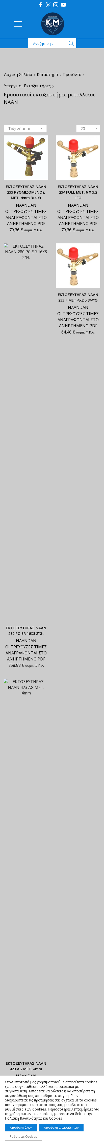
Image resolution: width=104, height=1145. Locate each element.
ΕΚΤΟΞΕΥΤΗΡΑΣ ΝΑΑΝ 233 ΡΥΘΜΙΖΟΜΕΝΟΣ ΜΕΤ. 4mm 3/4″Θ (26, 192)
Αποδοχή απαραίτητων (61, 1127)
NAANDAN (26, 205)
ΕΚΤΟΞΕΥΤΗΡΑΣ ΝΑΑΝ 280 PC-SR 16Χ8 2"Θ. (26, 630)
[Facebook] (40, 5)
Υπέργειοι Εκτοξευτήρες (27, 86)
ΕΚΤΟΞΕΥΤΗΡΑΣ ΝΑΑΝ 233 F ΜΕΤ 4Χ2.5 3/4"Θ (78, 297)
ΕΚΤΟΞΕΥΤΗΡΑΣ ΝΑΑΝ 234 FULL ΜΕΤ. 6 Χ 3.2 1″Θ (78, 192)
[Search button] (71, 43)
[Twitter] (48, 5)
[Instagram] (55, 5)
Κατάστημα (47, 74)
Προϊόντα (72, 74)
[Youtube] (63, 5)
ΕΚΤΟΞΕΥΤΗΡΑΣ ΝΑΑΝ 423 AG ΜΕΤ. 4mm (26, 1066)
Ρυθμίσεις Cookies (23, 1136)
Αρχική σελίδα (18, 74)
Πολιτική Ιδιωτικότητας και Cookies (33, 1118)
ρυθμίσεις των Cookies (25, 1109)
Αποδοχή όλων (21, 1127)
